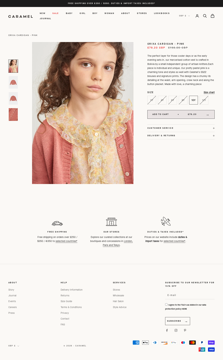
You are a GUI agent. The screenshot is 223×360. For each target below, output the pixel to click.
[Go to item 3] (13, 98)
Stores (116, 289)
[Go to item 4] (13, 114)
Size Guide (66, 301)
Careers (12, 307)
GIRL (83, 13)
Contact (65, 318)
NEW (42, 13)
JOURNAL (45, 18)
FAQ (63, 324)
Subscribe (174, 321)
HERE (184, 309)
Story (11, 289)
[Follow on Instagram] (176, 330)
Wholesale (118, 295)
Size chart (209, 92)
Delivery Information (72, 289)
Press (11, 313)
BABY (69, 13)
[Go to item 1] (13, 66)
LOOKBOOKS (162, 13)
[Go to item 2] (13, 82)
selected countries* (66, 241)
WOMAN (109, 13)
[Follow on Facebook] (167, 330)
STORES (142, 13)
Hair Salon (118, 301)
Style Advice (119, 307)
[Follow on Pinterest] (185, 330)
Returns (65, 295)
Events (12, 301)
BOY (95, 13)
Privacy (65, 313)
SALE (55, 13)
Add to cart (174, 114)
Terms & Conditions (71, 307)
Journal (12, 295)
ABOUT (125, 13)
